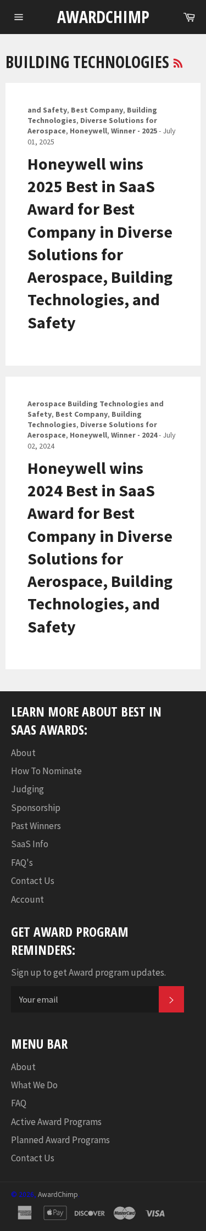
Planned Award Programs (60, 1140)
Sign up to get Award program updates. (88, 972)
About (23, 753)
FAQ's (22, 863)
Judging (27, 789)
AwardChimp (103, 16)
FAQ (18, 1103)
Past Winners (36, 826)
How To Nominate (46, 771)
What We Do (34, 1085)
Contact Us (32, 881)
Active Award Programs (56, 1122)
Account (27, 899)
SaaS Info (29, 844)
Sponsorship (35, 808)
